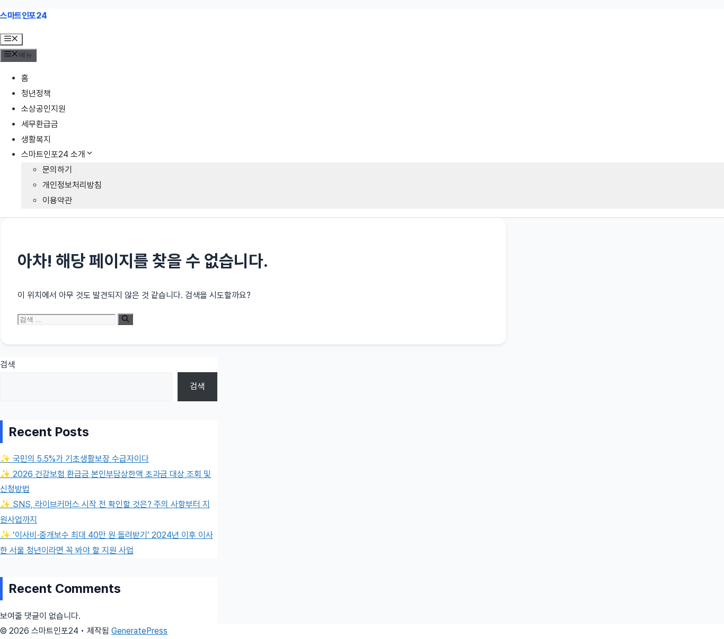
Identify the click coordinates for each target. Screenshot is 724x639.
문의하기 (57, 170)
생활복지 (36, 139)
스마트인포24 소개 (53, 154)
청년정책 (36, 93)
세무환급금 (39, 124)
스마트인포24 (23, 16)
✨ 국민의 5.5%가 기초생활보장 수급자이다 (74, 459)
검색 (7, 364)
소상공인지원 (43, 109)
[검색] (125, 319)
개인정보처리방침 (72, 185)
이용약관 (57, 200)
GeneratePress (139, 631)
